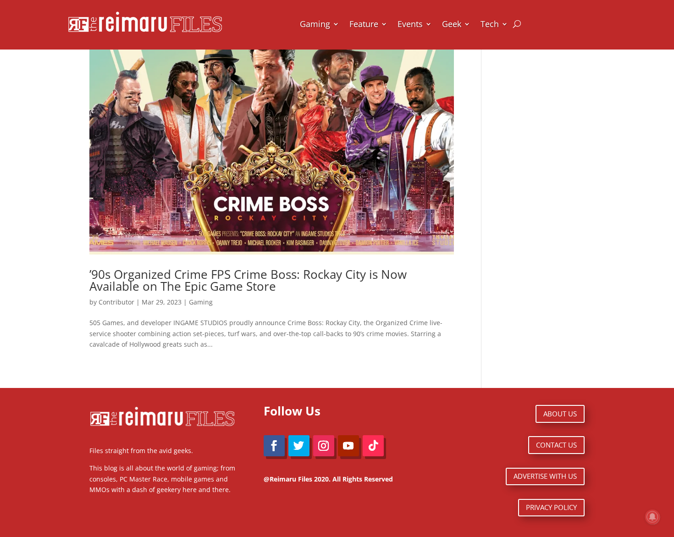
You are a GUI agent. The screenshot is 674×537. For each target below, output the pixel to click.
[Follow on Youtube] (348, 445)
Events (410, 23)
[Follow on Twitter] (298, 445)
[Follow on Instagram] (323, 445)
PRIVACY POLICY (551, 507)
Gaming (315, 23)
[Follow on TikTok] (373, 445)
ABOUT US (560, 413)
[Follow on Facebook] (274, 445)
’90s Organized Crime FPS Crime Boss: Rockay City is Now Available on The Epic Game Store (248, 280)
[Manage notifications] (652, 516)
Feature (363, 23)
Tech (490, 23)
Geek (451, 23)
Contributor (116, 302)
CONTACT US (556, 444)
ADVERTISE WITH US (545, 476)
